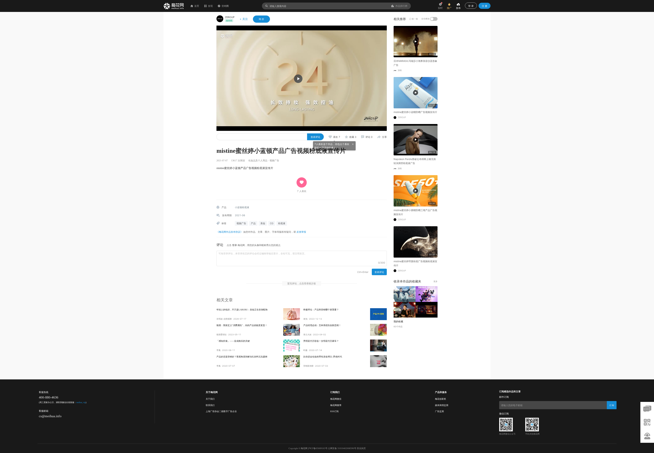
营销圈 (225, 5)
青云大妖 (307, 334)
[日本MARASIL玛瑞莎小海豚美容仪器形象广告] (416, 41)
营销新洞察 (308, 366)
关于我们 (210, 399)
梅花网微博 (335, 405)
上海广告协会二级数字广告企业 (221, 411)
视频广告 (274, 160)
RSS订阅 (334, 411)
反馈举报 (301, 231)
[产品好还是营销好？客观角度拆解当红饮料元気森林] (291, 361)
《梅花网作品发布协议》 (229, 231)
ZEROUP (230, 17)
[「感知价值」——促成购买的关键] (291, 345)
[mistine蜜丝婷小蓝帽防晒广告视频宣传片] (416, 92)
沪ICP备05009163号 (318, 448)
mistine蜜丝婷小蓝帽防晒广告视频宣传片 (415, 112)
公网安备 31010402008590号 (342, 448)
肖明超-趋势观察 (224, 319)
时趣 (305, 350)
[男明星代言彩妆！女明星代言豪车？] (378, 345)
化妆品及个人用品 (257, 160)
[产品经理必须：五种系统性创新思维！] (378, 330)
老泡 (305, 319)
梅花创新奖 (440, 399)
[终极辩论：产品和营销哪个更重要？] (378, 314)
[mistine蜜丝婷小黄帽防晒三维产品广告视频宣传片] (416, 190)
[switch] (434, 19)
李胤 (218, 350)
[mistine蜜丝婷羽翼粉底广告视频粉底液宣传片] (416, 241)
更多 (435, 281)
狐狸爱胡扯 (221, 334)
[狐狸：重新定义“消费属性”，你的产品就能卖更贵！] (291, 330)
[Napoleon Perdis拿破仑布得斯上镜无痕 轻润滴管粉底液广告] (416, 139)
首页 (196, 5)
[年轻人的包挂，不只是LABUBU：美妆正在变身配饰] (291, 314)
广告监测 (439, 411)
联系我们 (210, 405)
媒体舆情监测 (441, 405)
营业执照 (361, 448)
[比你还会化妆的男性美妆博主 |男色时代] (378, 361)
